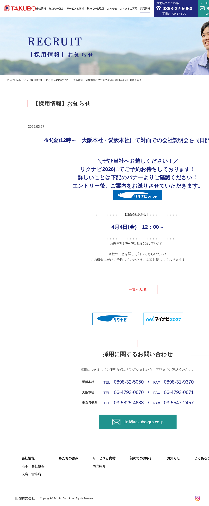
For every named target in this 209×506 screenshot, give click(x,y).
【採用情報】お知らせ (41, 80)
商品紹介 (99, 466)
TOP (6, 80)
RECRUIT (61, 45)
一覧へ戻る (138, 289)
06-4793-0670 (129, 392)
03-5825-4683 (129, 402)
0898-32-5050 (129, 382)
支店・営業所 (31, 474)
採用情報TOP (18, 80)
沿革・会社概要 (33, 466)
